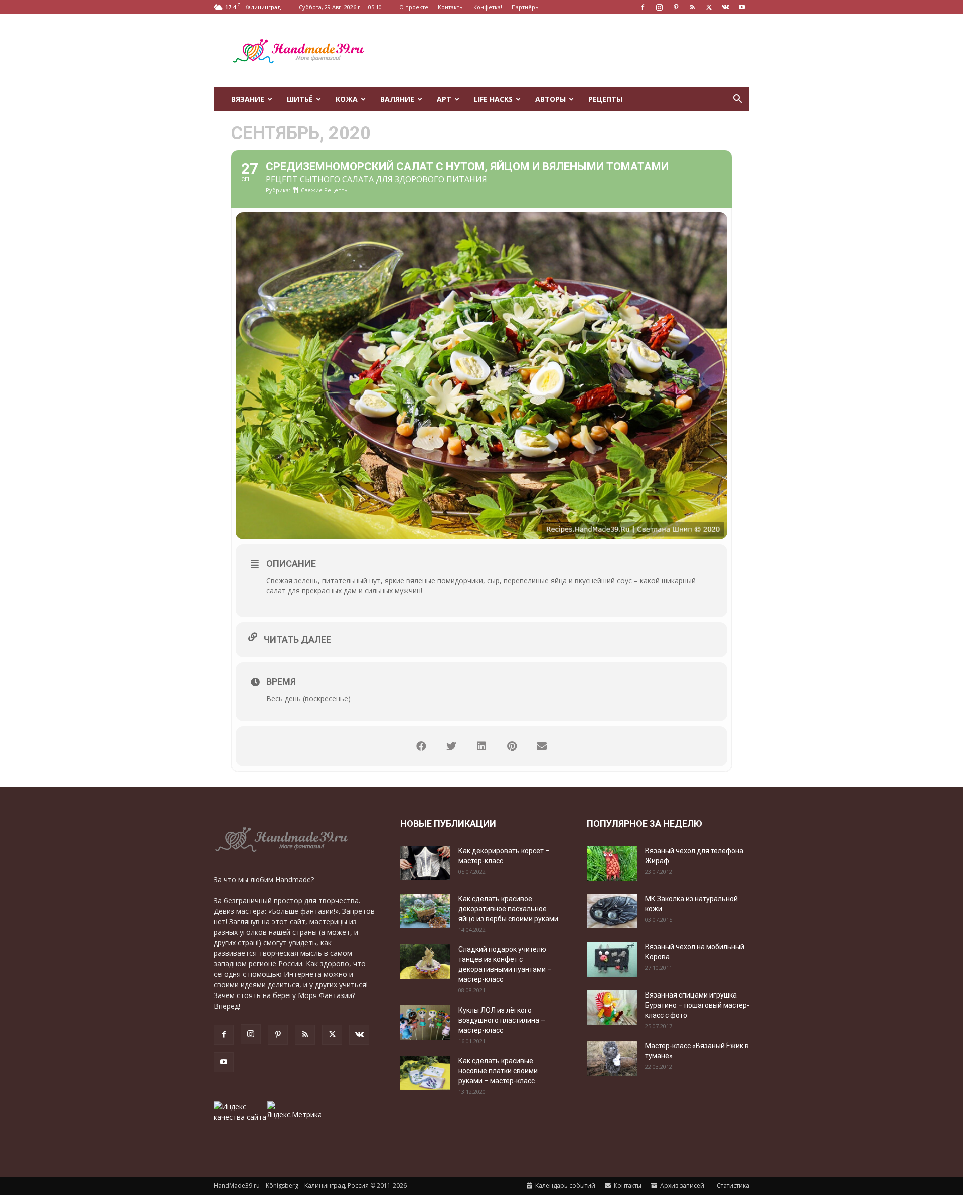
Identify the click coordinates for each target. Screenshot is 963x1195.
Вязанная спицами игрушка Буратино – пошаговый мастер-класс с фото (697, 1005)
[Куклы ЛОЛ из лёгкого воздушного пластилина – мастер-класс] (425, 1022)
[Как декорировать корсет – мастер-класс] (425, 863)
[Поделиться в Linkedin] (481, 746)
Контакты (451, 7)
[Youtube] (741, 7)
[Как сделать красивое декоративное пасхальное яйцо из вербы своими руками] (425, 911)
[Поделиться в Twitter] (451, 746)
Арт (444, 99)
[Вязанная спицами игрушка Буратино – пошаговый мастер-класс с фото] (612, 1007)
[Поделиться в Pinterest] (511, 746)
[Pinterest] (675, 7)
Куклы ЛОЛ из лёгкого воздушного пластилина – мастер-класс (501, 1020)
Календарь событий (564, 1185)
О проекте (413, 7)
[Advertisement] (566, 50)
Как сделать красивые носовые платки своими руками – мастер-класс (498, 1071)
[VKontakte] (725, 7)
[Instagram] (659, 7)
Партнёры (526, 7)
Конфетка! (487, 7)
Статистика (732, 1185)
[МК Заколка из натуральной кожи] (612, 911)
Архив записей (681, 1185)
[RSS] (692, 7)
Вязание (247, 99)
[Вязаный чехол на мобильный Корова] (612, 959)
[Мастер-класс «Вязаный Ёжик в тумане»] (612, 1058)
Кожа (347, 99)
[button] (737, 100)
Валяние (397, 99)
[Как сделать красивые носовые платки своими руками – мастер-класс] (425, 1073)
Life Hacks (493, 99)
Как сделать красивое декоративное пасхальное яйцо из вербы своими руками (508, 909)
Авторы (550, 99)
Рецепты (605, 99)
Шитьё (300, 99)
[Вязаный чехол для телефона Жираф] (612, 863)
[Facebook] (642, 7)
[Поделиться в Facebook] (421, 746)
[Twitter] (708, 7)
